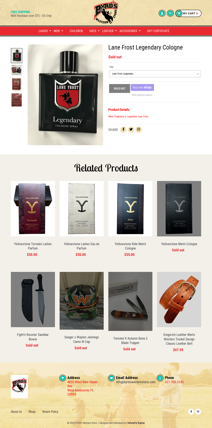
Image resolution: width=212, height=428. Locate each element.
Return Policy (50, 412)
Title (111, 67)
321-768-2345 (174, 382)
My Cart (190, 13)
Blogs (32, 412)
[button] (44, 31)
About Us (16, 412)
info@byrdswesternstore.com (136, 382)
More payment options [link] (142, 95)
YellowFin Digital (136, 422)
